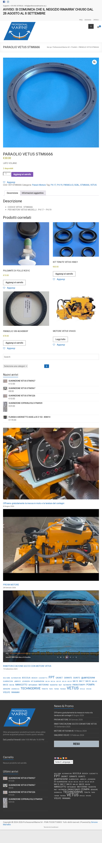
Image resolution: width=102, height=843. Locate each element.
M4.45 (94, 681)
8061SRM (6, 678)
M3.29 (69, 681)
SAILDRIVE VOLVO (61, 735)
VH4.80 (88, 689)
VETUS (93, 185)
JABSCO (17, 681)
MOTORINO (44, 685)
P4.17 (53, 185)
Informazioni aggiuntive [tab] (33, 193)
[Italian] (63, 758)
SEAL (76, 185)
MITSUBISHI (33, 685)
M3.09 (58, 681)
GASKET (59, 678)
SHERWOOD (15, 689)
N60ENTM (54, 685)
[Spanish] (66, 758)
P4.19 (59, 185)
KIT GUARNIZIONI (37, 681)
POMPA (90, 684)
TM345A (63, 689)
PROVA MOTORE (11, 584)
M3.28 (64, 681)
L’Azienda (88, 20)
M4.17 (81, 681)
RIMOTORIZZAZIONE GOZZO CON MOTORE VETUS (27, 666)
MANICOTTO (21, 684)
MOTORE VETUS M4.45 (64, 731)
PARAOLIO (68, 185)
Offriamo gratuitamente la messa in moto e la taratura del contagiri (33, 503)
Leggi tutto (60, 339)
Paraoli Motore (39, 185)
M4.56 (11, 685)
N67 (60, 685)
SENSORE (6, 689)
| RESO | (96, 20)
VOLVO (6, 692)
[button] (94, 62)
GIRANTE (68, 678)
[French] (58, 758)
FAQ (80, 20)
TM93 (51, 689)
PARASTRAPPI (79, 685)
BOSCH (34, 678)
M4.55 (5, 685)
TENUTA (45, 689)
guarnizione (88, 677)
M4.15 (75, 681)
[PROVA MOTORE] (51, 546)
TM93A (56, 689)
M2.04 (47, 681)
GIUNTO (76, 678)
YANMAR (15, 692)
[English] (55, 758)
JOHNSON (26, 681)
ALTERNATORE (16, 678)
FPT (52, 677)
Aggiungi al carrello (22, 174)
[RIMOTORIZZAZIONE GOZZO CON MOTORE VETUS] (51, 627)
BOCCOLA (26, 678)
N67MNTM (67, 685)
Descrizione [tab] (12, 193)
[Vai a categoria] (46, 366)
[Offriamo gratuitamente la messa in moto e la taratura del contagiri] (51, 465)
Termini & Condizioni (51, 827)
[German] (60, 758)
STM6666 (84, 185)
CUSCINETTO (43, 678)
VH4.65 (82, 689)
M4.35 (88, 681)
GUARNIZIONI (8, 681)
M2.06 (53, 681)
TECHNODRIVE (31, 688)
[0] (98, 27)
